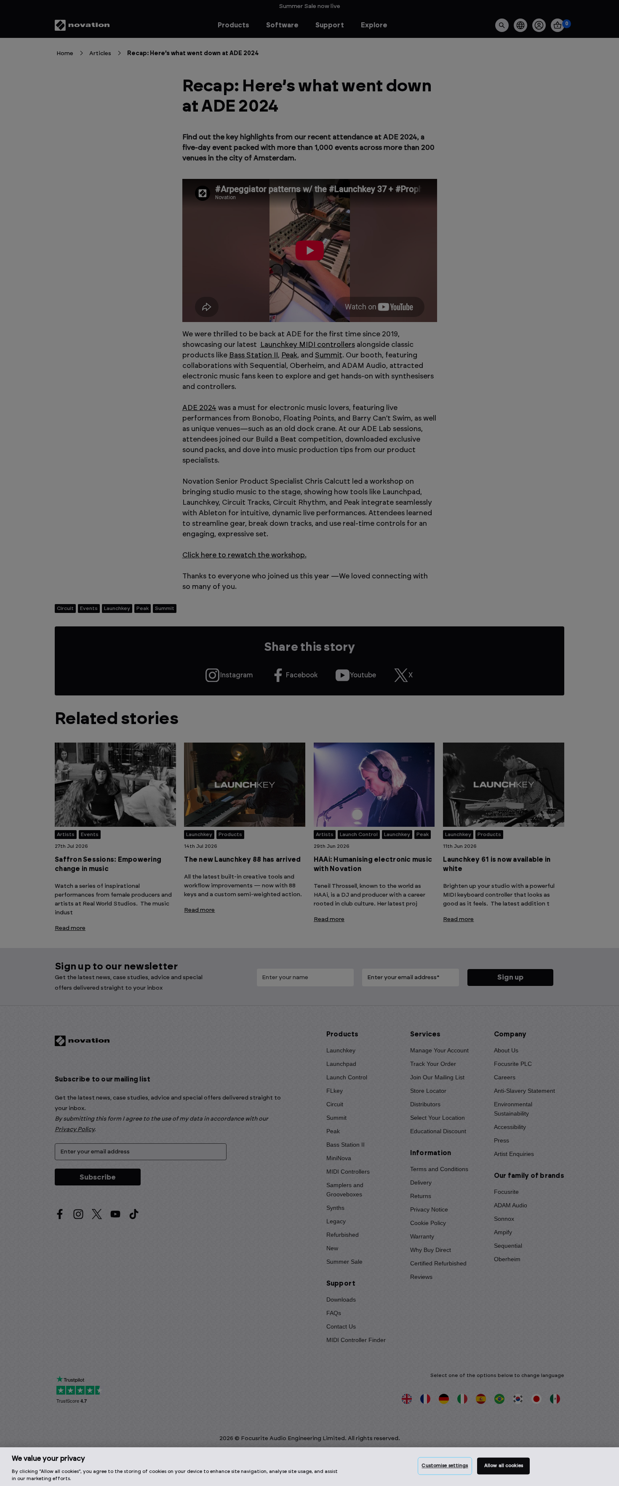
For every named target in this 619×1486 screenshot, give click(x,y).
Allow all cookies (503, 1466)
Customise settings (445, 1466)
